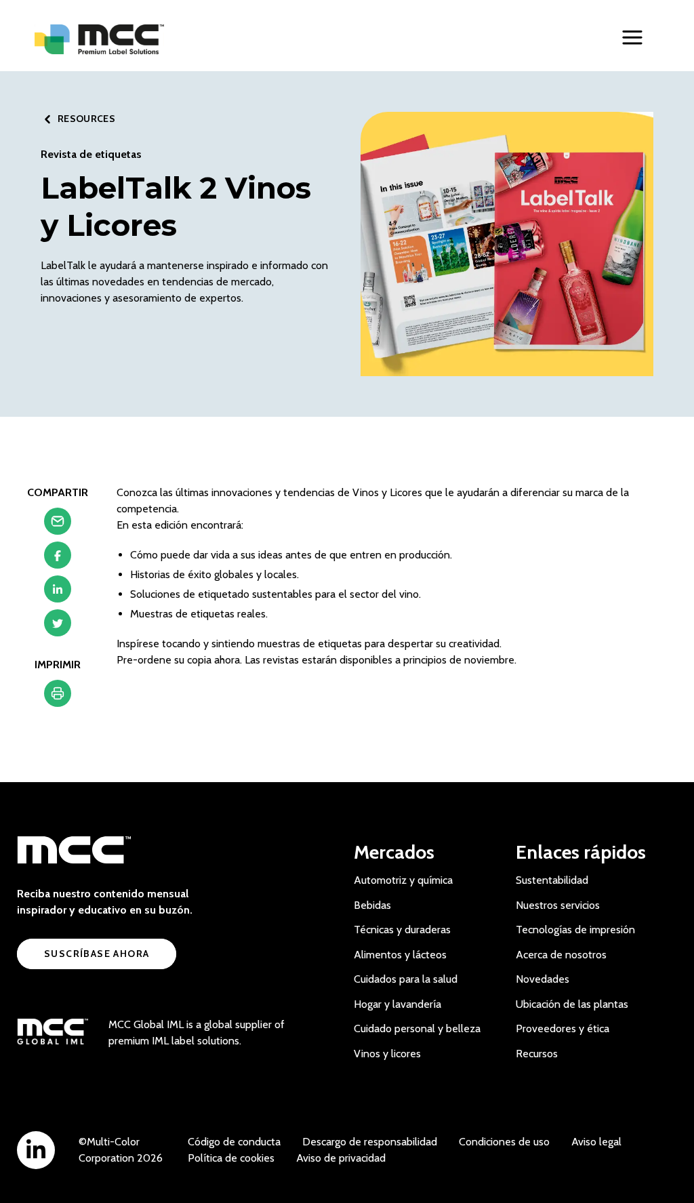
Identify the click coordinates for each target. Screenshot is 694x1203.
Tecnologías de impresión (575, 929)
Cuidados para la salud (405, 979)
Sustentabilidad (552, 880)
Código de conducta (234, 1141)
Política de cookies (231, 1157)
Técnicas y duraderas (402, 929)
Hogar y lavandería (397, 1004)
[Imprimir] (57, 697)
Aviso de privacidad (341, 1157)
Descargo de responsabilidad (369, 1141)
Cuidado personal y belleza (417, 1028)
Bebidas (372, 905)
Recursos (537, 1053)
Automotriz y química (403, 880)
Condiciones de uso (504, 1141)
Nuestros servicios (558, 905)
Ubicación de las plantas (572, 1004)
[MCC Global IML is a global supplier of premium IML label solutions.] (52, 1033)
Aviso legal (596, 1141)
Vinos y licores (387, 1053)
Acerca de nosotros (561, 954)
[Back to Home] (99, 39)
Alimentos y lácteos (400, 954)
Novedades (542, 979)
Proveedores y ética (562, 1028)
